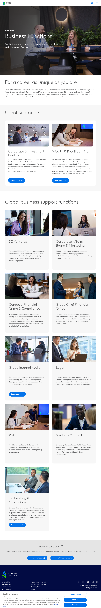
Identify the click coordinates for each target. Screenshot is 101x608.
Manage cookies (75, 594)
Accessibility (6, 582)
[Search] (92, 3)
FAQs (33, 589)
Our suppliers (35, 587)
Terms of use (6, 587)
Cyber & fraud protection (39, 582)
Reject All (75, 600)
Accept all (75, 605)
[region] (50, 599)
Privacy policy (6, 589)
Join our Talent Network (62, 558)
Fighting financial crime (38, 584)
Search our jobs (36, 558)
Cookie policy (6, 584)
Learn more (15, 180)
